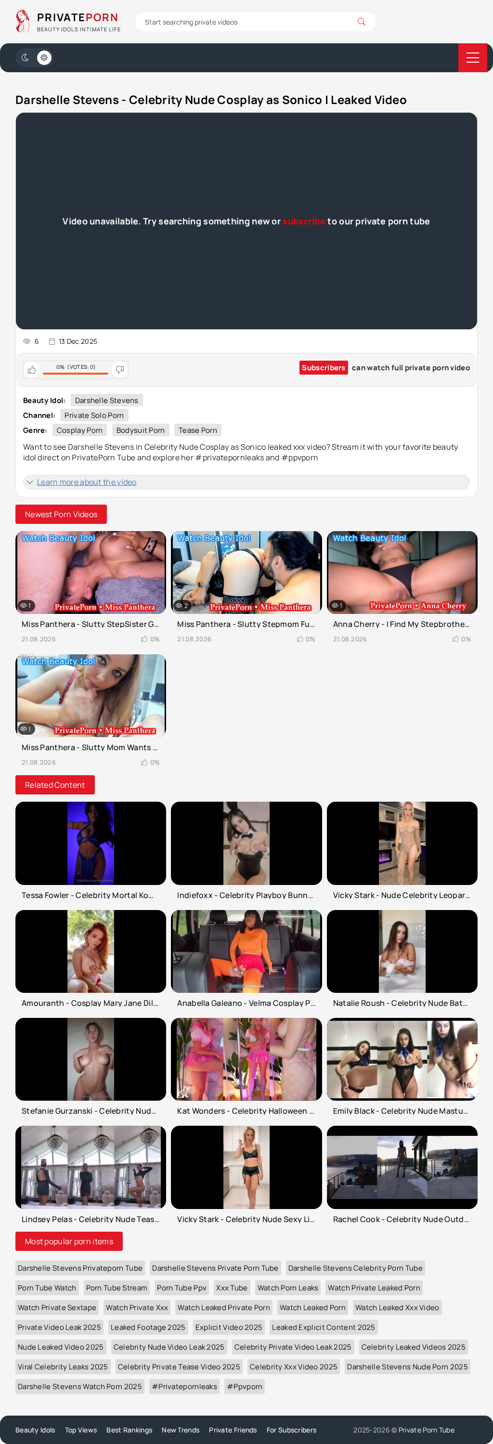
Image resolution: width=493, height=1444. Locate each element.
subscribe (304, 221)
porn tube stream (117, 1288)
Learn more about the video (87, 482)
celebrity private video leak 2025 (293, 1347)
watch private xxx (137, 1307)
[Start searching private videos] (361, 21)
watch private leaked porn (374, 1288)
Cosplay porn (80, 430)
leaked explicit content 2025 (323, 1327)
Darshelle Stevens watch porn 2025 (80, 1386)
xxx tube (231, 1288)
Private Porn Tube (426, 1429)
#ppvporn (244, 1386)
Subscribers (323, 368)
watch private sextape (57, 1307)
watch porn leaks (288, 1288)
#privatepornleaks (184, 1386)
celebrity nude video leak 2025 (169, 1347)
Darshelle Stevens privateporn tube (80, 1268)
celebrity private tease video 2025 (179, 1367)
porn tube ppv (182, 1288)
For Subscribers (292, 1429)
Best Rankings (129, 1429)
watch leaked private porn (224, 1307)
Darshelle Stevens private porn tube (215, 1268)
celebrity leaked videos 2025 (414, 1347)
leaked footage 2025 (148, 1327)
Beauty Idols (35, 1429)
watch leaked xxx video (397, 1307)
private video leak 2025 (59, 1327)
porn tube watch (47, 1288)
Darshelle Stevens (107, 400)
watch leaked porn (313, 1307)
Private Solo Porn (94, 415)
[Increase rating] (32, 369)
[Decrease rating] (119, 369)
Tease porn (198, 430)
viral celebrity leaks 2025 (63, 1367)
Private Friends (233, 1429)
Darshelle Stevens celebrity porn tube (355, 1268)
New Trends (180, 1429)
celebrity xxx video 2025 (293, 1367)
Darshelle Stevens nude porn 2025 (407, 1367)
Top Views (81, 1429)
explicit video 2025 (229, 1327)
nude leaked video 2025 (61, 1347)
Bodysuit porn (141, 430)
